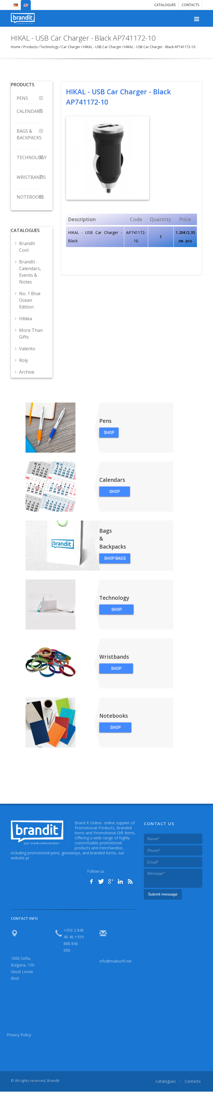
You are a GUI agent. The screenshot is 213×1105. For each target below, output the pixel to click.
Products (30, 47)
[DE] (16, 3)
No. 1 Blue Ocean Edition (29, 300)
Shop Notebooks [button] (115, 728)
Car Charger (70, 47)
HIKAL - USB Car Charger (102, 47)
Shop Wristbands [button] (116, 670)
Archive (26, 372)
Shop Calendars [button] (115, 493)
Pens (23, 98)
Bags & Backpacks (29, 134)
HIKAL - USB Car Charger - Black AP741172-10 (159, 47)
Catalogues (165, 5)
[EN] (26, 3)
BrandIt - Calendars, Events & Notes (30, 272)
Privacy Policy (19, 1034)
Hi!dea (25, 318)
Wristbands (30, 177)
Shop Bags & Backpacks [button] (115, 559)
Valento (27, 349)
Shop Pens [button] (109, 434)
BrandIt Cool (27, 246)
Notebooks (30, 197)
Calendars (29, 111)
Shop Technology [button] (116, 611)
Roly (23, 360)
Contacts (190, 5)
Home (16, 47)
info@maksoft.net (116, 961)
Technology (49, 47)
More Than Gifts (31, 333)
